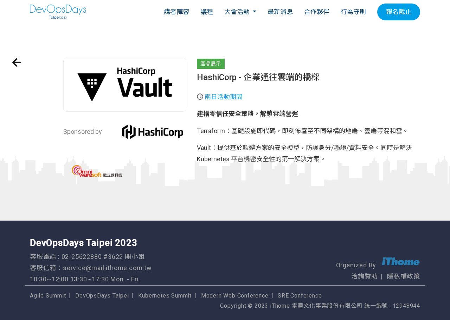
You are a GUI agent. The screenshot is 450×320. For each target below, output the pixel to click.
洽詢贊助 (364, 276)
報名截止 (398, 11)
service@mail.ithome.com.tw (107, 268)
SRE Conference (300, 295)
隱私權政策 (403, 276)
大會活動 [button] (237, 11)
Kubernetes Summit (165, 295)
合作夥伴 (316, 11)
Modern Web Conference (235, 295)
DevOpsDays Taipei (102, 295)
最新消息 (280, 11)
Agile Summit (48, 295)
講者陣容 (176, 11)
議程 (206, 11)
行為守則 (353, 11)
